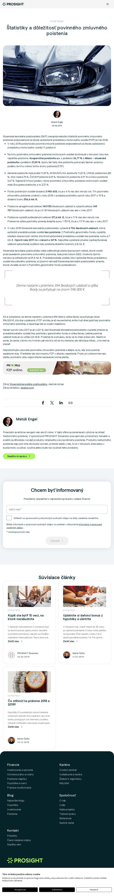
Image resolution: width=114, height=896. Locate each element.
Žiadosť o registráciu (70, 778)
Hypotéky (12, 804)
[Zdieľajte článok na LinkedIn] (61, 402)
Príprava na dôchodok (19, 787)
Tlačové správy (67, 813)
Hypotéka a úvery (17, 783)
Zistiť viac (13, 641)
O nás (62, 800)
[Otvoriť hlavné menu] (107, 4)
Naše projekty (67, 809)
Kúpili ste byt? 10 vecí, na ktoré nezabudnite (26, 617)
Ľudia (62, 804)
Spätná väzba (66, 822)
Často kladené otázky (19, 840)
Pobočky (12, 835)
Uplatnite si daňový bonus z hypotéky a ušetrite (83, 617)
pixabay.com (27, 387)
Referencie (65, 818)
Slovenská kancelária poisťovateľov (28, 384)
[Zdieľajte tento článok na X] (52, 402)
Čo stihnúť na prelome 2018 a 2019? (29, 702)
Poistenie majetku (17, 778)
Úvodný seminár (68, 769)
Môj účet (64, 783)
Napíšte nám (14, 844)
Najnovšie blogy (15, 800)
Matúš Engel (57, 122)
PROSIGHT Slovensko (27, 653)
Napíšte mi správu (17, 456)
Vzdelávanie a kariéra (70, 774)
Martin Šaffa (78, 653)
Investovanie (14, 809)
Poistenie (12, 813)
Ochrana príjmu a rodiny (20, 774)
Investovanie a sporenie (20, 769)
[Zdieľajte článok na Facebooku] (43, 402)
